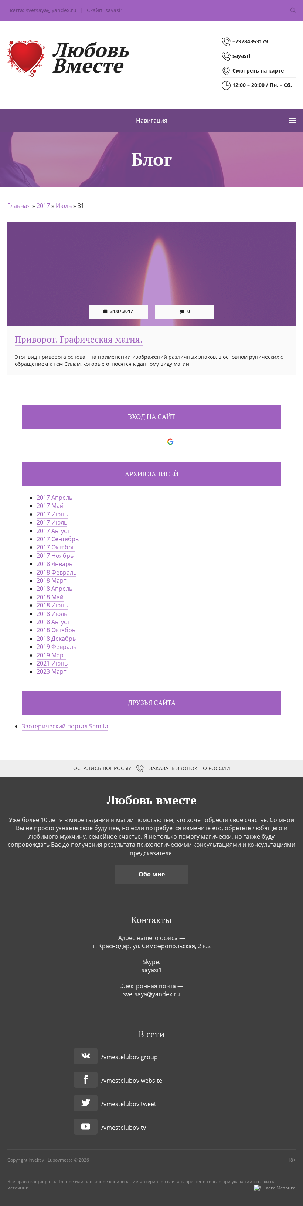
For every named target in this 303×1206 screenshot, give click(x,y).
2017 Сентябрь (58, 539)
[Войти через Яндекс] (157, 441)
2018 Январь (54, 564)
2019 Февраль (56, 647)
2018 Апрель (54, 589)
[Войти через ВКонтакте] (132, 441)
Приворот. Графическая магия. (79, 339)
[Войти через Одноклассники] (182, 441)
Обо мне (152, 874)
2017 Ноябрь (55, 556)
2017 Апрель (54, 497)
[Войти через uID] (120, 441)
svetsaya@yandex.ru (51, 10)
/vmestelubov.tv (123, 1128)
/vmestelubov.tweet (128, 1104)
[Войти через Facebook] (145, 441)
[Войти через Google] (170, 441)
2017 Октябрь (56, 547)
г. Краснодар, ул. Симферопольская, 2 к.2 (152, 946)
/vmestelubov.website (131, 1081)
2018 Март (51, 580)
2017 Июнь (52, 514)
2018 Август (53, 622)
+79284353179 (250, 41)
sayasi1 (114, 10)
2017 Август (53, 531)
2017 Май (50, 506)
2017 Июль (52, 522)
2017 (43, 206)
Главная (19, 206)
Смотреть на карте (258, 70)
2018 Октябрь (56, 630)
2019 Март (51, 655)
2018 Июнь (52, 605)
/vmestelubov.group (129, 1057)
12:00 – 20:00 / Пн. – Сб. (262, 84)
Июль (64, 206)
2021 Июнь (52, 663)
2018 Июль (52, 614)
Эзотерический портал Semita (65, 726)
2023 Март (51, 671)
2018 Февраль (56, 572)
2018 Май (50, 597)
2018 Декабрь (56, 638)
